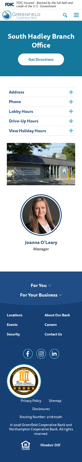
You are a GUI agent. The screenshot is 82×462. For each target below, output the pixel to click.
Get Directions (46, 60)
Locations (14, 315)
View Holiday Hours (27, 130)
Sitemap (55, 400)
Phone (15, 101)
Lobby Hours (21, 111)
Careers (51, 324)
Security (13, 334)
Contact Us (53, 334)
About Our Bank (57, 315)
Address (16, 92)
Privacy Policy (31, 400)
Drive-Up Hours (23, 121)
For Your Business (38, 295)
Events (12, 324)
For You (39, 285)
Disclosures (41, 408)
